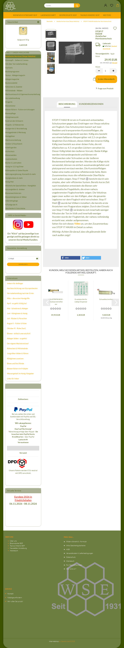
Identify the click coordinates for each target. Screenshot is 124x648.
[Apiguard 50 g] (23, 30)
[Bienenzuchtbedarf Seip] (11, 6)
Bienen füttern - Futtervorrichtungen (20, 109)
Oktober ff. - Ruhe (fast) (16, 328)
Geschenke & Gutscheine (15, 208)
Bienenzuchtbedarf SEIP (25, 15)
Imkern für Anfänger (15, 283)
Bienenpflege (10, 113)
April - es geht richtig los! (17, 303)
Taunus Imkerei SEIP (89, 15)
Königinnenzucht (12, 117)
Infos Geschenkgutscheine (75, 545)
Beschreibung (67, 104)
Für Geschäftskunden (74, 565)
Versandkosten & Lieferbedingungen (79, 553)
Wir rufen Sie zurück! (15, 601)
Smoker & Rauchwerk (13, 144)
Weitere (107, 15)
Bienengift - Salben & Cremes (16, 60)
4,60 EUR (23, 45)
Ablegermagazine (12, 79)
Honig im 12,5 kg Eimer (14, 166)
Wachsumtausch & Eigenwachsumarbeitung (22, 94)
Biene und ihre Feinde (15, 363)
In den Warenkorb (106, 79)
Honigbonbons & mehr (14, 178)
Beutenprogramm (12, 71)
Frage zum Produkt (105, 88)
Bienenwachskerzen (13, 193)
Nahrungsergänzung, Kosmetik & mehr (20, 174)
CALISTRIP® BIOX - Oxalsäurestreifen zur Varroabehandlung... (56, 301)
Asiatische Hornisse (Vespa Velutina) (20, 56)
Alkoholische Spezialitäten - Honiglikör (20, 186)
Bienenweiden (10, 155)
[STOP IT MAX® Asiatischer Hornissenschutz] (75, 51)
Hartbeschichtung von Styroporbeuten (22, 288)
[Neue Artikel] (38, 22)
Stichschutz (9, 151)
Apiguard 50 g (23, 39)
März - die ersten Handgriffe (18, 298)
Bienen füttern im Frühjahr (17, 368)
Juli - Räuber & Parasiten (17, 318)
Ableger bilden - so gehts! (17, 338)
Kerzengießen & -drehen (15, 189)
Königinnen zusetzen (15, 358)
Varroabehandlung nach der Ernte (20, 293)
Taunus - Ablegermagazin (15, 75)
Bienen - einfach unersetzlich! (19, 333)
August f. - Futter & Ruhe (17, 323)
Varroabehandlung (12, 98)
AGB (68, 549)
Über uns (13, 541)
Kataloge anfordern (15, 597)
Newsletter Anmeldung (18, 548)
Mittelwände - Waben (13, 90)
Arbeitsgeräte (10, 147)
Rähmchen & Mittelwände (17, 348)
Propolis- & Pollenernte (14, 125)
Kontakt (10, 594)
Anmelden (23, 264)
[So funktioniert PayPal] (23, 409)
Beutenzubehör (11, 83)
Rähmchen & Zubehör (13, 87)
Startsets (9, 68)
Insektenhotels (11, 159)
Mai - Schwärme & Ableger (17, 308)
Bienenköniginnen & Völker (16, 197)
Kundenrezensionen (91, 104)
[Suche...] (77, 5)
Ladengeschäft (48, 15)
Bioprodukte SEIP (68, 15)
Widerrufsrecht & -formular (76, 541)
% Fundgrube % (11, 204)
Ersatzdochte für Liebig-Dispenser (81, 300)
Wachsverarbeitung (13, 140)
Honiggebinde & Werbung (15, 132)
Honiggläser (10, 136)
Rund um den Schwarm (14, 121)
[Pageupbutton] (117, 643)
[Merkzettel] (112, 5)
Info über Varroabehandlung (16, 64)
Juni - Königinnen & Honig (17, 313)
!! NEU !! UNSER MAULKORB (17, 52)
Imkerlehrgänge (11, 201)
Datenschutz (71, 557)
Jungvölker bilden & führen (17, 353)
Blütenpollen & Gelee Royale (16, 170)
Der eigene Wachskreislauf (17, 343)
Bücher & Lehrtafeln (13, 163)
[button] (106, 5)
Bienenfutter (10, 106)
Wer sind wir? (71, 569)
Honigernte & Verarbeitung (16, 128)
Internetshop (54, 641)
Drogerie (8, 102)
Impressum (14, 551)
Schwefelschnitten (106, 299)
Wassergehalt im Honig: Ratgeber (20, 373)
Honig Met (9, 182)
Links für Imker (13, 378)
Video (77, 223)
